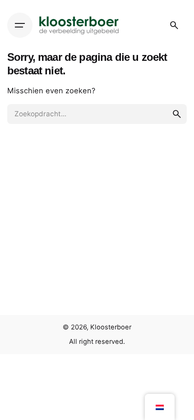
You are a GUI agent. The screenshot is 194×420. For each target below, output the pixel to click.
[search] (177, 114)
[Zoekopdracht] (174, 25)
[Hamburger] (19, 25)
